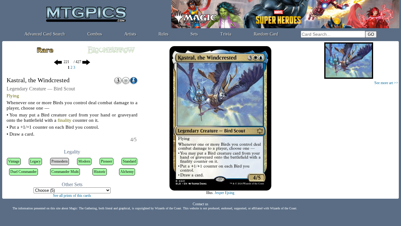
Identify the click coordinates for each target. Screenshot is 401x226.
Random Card (266, 34)
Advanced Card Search (44, 34)
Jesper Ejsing (224, 193)
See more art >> (386, 83)
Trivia (225, 34)
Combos (94, 34)
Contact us (200, 204)
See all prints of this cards (72, 195)
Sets (194, 34)
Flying (13, 95)
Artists (130, 34)
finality (64, 120)
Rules (163, 34)
